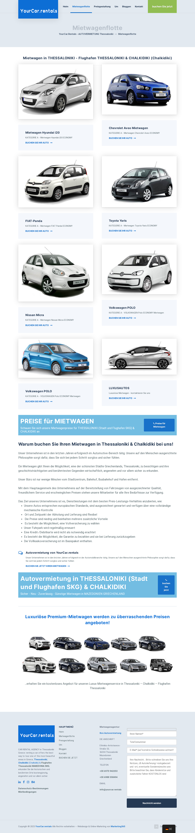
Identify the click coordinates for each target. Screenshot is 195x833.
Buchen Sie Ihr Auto (37, 142)
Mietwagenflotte (81, 6)
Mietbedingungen (27, 792)
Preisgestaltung (102, 6)
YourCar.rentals (43, 826)
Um (116, 6)
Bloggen (126, 6)
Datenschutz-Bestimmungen (33, 788)
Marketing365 (118, 826)
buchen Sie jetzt (166, 586)
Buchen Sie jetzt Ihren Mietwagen (46, 566)
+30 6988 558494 (108, 777)
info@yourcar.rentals (110, 789)
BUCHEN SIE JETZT (68, 757)
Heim (65, 6)
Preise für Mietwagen (159, 425)
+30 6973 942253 (108, 771)
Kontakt (139, 6)
